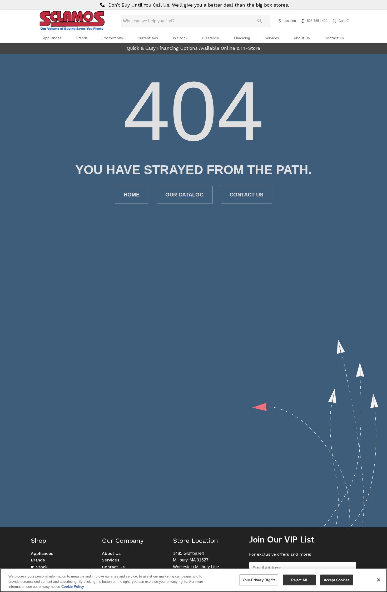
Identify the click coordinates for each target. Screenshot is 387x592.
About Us (302, 38)
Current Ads (148, 38)
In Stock (180, 38)
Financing (242, 38)
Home (132, 195)
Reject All (299, 580)
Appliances (52, 38)
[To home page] (72, 21)
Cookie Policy (72, 587)
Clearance (210, 38)
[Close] (378, 580)
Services (272, 38)
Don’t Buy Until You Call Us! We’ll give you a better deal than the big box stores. (198, 5)
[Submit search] (259, 21)
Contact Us (334, 38)
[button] (280, 21)
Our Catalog (184, 195)
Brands (82, 38)
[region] (193, 580)
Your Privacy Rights (258, 580)
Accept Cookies (337, 580)
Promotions (112, 38)
